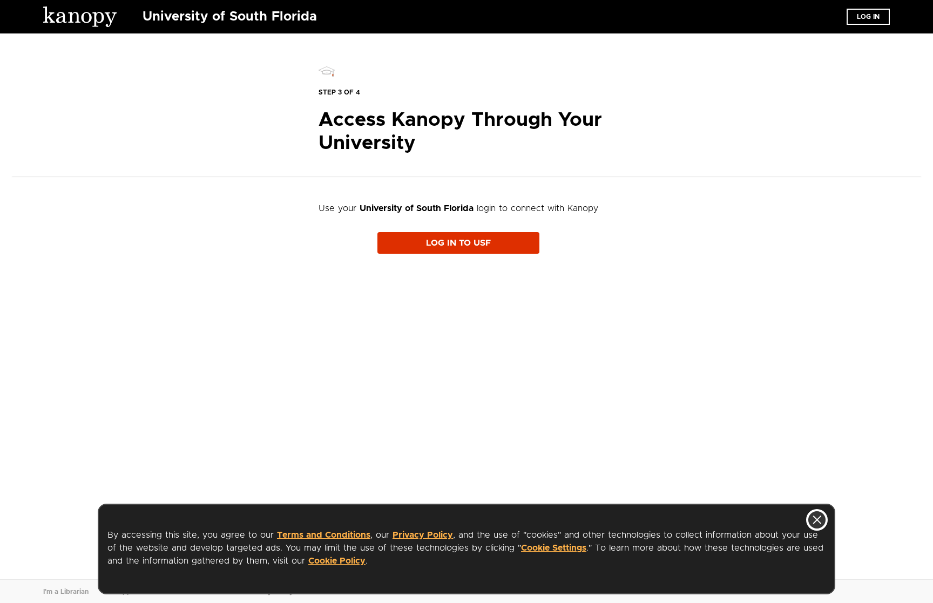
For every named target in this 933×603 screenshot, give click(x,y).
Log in (868, 16)
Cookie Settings (553, 548)
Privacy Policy (423, 535)
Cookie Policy (337, 561)
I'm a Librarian (66, 591)
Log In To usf (458, 243)
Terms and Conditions (323, 535)
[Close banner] (817, 520)
